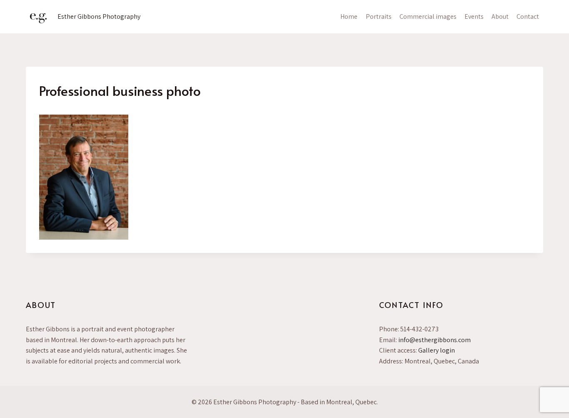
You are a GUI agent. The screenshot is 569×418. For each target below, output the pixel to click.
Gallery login (436, 350)
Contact (528, 16)
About (500, 16)
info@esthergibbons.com (434, 339)
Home (348, 16)
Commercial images (428, 16)
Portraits (379, 16)
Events (474, 16)
